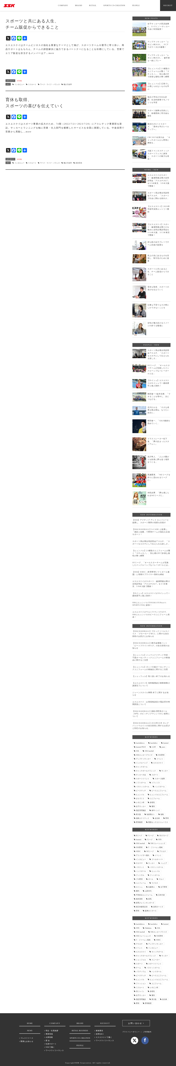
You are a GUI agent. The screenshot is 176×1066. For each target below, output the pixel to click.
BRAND (78, 5)
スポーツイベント (142, 779)
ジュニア (163, 863)
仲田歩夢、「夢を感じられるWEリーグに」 (158, 494)
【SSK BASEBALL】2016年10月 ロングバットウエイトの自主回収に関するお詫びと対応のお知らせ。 (151, 725)
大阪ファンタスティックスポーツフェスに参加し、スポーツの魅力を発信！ (158, 155)
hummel (165, 743)
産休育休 (78, 163)
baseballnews (140, 743)
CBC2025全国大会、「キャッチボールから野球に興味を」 (159, 140)
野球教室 (139, 822)
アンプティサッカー (143, 759)
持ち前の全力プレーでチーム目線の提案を (158, 243)
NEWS (29, 1031)
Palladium (148, 928)
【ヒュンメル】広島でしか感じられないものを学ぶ (158, 86)
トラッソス (156, 783)
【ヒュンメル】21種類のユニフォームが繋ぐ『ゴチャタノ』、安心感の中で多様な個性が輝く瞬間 (159, 73)
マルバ (161, 879)
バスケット (140, 867)
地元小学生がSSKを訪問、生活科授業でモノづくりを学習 (158, 99)
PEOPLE (136, 5)
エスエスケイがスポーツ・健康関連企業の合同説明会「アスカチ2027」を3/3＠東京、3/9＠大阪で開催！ (159, 180)
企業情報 (49, 1037)
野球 (167, 818)
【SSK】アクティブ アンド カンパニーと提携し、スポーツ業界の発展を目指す (150, 521)
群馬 (150, 899)
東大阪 (138, 814)
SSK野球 (161, 755)
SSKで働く (50, 1047)
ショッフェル (141, 960)
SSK (137, 751)
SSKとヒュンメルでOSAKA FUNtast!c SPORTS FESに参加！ (149, 604)
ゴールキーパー (157, 859)
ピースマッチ (141, 791)
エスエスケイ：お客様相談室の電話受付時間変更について (151, 703)
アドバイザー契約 (142, 855)
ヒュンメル (140, 795)
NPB (159, 840)
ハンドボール (160, 787)
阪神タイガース (150, 911)
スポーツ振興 (160, 779)
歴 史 (47, 1041)
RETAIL (92, 5)
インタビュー (19, 84)
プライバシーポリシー (131, 1032)
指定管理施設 (141, 810)
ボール (150, 879)
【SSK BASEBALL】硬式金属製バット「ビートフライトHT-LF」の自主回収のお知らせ (151, 645)
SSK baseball (149, 751)
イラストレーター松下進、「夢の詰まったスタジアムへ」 (158, 441)
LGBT (154, 747)
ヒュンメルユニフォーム (159, 795)
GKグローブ (163, 836)
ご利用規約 (147, 1032)
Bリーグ (139, 836)
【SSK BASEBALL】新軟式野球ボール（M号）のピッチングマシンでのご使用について (151, 713)
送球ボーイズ (158, 907)
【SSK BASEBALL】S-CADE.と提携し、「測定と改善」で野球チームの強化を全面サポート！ (151, 531)
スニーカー (156, 960)
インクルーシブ (142, 763)
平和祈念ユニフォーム (144, 895)
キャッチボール (142, 767)
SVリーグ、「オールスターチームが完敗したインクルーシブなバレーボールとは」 (159, 369)
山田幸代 (148, 891)
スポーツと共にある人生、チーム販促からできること (158, 271)
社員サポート (51, 1044)
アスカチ (162, 851)
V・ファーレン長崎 (155, 847)
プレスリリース (26, 1038)
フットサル (140, 875)
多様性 (152, 802)
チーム (138, 968)
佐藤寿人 (151, 887)
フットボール (155, 875)
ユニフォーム (155, 798)
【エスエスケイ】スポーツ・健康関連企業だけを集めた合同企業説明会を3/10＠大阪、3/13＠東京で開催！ (159, 229)
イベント (159, 759)
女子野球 (163, 887)
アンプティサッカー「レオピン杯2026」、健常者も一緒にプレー (159, 58)
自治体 (157, 818)
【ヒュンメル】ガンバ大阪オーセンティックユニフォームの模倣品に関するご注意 (151, 668)
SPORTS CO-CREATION (114, 5)
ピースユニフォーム (159, 791)
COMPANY (63, 5)
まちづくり (140, 798)
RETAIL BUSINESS (80, 1031)
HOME (30, 1023)
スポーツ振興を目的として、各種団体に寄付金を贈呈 (158, 113)
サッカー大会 (141, 775)
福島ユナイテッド (142, 818)
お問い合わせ (135, 1023)
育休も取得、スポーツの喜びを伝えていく (158, 288)
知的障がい (151, 814)
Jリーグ (149, 840)
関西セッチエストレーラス (158, 822)
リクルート (32, 84)
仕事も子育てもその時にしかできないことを (158, 306)
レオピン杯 (140, 802)
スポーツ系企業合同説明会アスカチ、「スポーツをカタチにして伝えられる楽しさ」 (158, 354)
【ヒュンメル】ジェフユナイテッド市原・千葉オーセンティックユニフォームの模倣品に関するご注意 (151, 657)
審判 (153, 806)
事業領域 (49, 1034)
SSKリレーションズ (157, 843)
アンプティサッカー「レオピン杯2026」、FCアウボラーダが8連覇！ (158, 44)
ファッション (141, 983)
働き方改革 (68, 84)
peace (163, 747)
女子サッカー (141, 806)
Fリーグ (151, 836)
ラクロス (155, 883)
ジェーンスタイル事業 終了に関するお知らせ (150, 693)
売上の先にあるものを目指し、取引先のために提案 (158, 258)
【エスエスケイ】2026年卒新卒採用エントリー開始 (159, 209)
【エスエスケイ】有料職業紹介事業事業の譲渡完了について (151, 684)
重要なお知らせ (26, 1041)
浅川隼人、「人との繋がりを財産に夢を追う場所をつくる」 (158, 459)
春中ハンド (156, 810)
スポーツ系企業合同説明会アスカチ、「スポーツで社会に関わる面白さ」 (158, 195)
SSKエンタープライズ (144, 755)
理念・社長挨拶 (51, 1031)
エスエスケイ (158, 763)
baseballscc (154, 743)
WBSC (138, 851)
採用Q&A (99, 1034)
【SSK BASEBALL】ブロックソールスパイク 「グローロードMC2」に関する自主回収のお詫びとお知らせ (150, 633)
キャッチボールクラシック (146, 771)
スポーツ (155, 775)
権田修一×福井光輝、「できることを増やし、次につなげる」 (159, 396)
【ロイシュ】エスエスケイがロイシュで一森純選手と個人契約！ (158, 383)
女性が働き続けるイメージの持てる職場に (158, 324)
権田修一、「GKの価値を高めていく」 (159, 422)
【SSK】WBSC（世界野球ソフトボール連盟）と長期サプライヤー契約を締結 (151, 573)
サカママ (139, 863)
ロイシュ (139, 887)
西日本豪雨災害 (142, 907)
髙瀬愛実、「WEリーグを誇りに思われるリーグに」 (159, 477)
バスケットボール (142, 787)
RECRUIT (167, 5)
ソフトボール (141, 783)
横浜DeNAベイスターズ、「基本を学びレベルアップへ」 (158, 126)
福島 (162, 814)
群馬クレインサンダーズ (145, 903)
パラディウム (141, 972)
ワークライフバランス (54, 1050)
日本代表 (161, 895)
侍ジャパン (140, 991)
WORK (19, 81)
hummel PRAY (141, 747)
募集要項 (99, 1031)
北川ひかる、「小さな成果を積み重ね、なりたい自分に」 (158, 410)
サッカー (164, 771)
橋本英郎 (139, 899)
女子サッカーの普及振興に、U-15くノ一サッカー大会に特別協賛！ (159, 26)
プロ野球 (139, 879)
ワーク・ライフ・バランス (50, 84)
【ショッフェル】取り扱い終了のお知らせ (151, 676)
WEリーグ (150, 851)
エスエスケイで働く (103, 1037)
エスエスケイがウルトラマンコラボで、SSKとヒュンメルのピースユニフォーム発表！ (151, 614)
